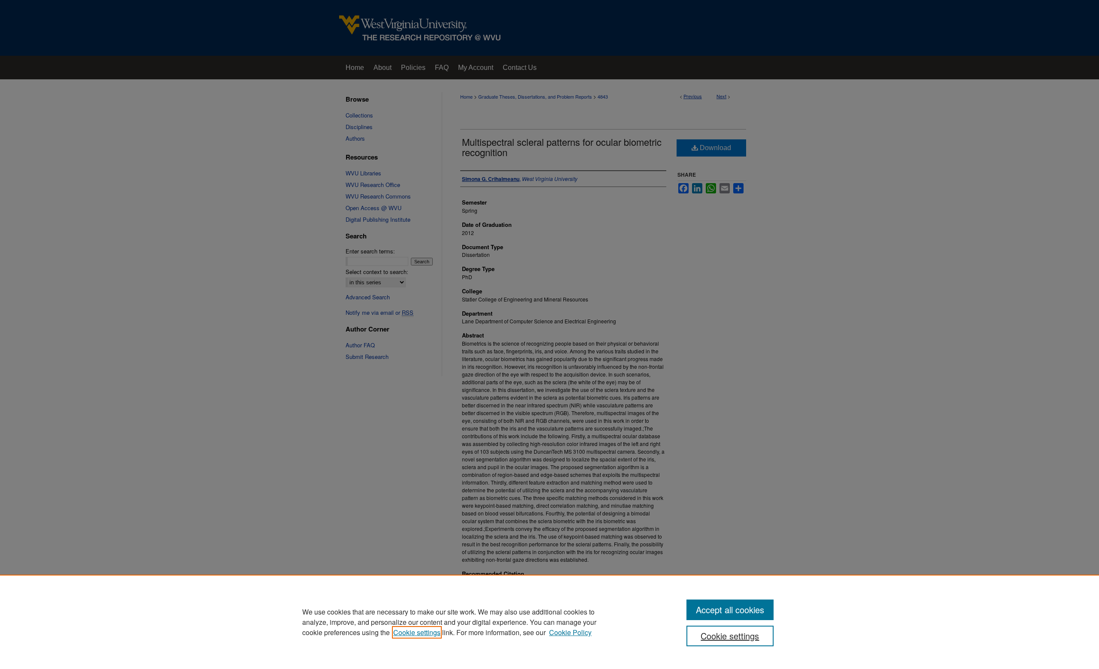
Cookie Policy (570, 632)
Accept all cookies (730, 609)
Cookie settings (416, 632)
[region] (549, 622)
